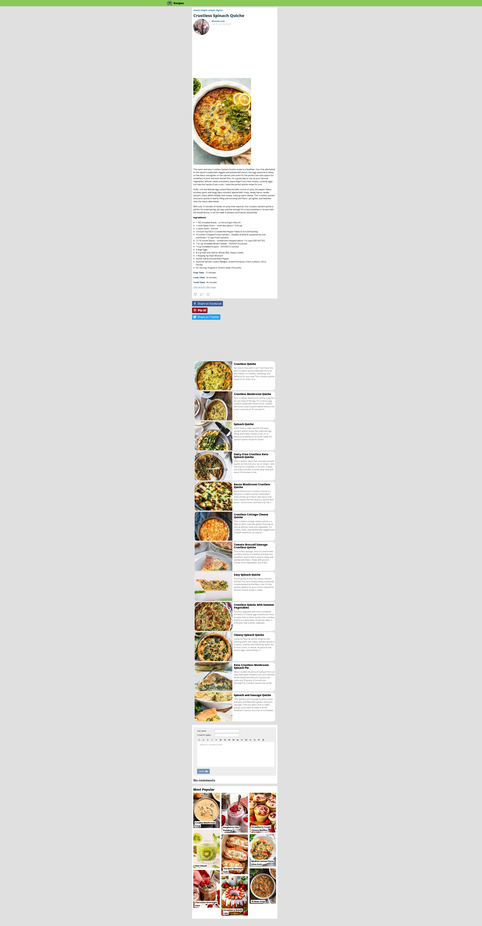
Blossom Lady (218, 21)
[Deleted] (216, 740)
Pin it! (202, 310)
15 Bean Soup (258, 901)
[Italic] (212, 740)
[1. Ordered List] (225, 740)
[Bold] (208, 740)
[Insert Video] (242, 740)
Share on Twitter (208, 317)
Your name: (201, 731)
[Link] (250, 740)
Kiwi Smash (201, 865)
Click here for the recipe (204, 287)
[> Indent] (233, 740)
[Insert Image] (237, 740)
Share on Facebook (210, 303)
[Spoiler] (255, 740)
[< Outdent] (229, 740)
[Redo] (203, 740)
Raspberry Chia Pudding (231, 829)
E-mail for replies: (204, 735)
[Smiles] (263, 740)
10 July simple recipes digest (208, 10)
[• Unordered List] (220, 740)
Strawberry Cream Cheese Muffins (261, 829)
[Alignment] (259, 740)
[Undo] (199, 740)
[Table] (246, 740)
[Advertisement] (297, 45)
